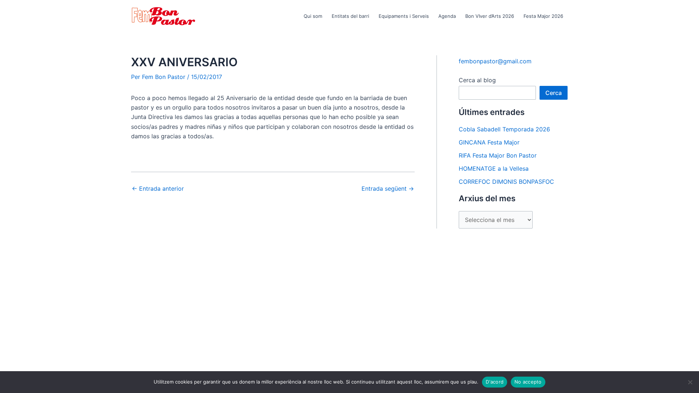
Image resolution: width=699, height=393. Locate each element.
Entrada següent (388, 188)
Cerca (553, 92)
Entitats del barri (350, 16)
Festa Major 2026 (543, 16)
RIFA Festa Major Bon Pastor (498, 155)
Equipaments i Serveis (404, 16)
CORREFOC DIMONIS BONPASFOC (506, 181)
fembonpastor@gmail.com (495, 61)
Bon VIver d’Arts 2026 (489, 16)
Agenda (447, 16)
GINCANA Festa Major (489, 142)
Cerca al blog (477, 80)
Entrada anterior (158, 188)
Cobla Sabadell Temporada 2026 (504, 129)
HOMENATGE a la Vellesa (494, 168)
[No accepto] (690, 382)
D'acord (494, 382)
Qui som (313, 16)
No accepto (528, 382)
